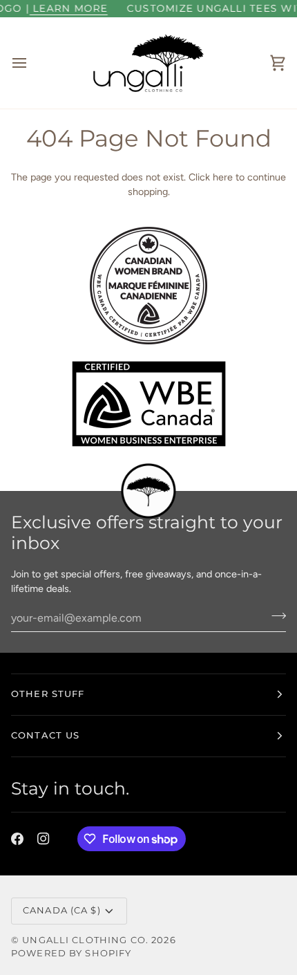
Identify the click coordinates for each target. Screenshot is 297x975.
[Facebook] (17, 839)
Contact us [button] (45, 735)
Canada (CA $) (62, 910)
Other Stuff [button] (47, 694)
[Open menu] (31, 63)
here (223, 177)
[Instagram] (43, 839)
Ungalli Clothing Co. (86, 940)
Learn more (62, 8)
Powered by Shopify (71, 953)
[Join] (274, 616)
